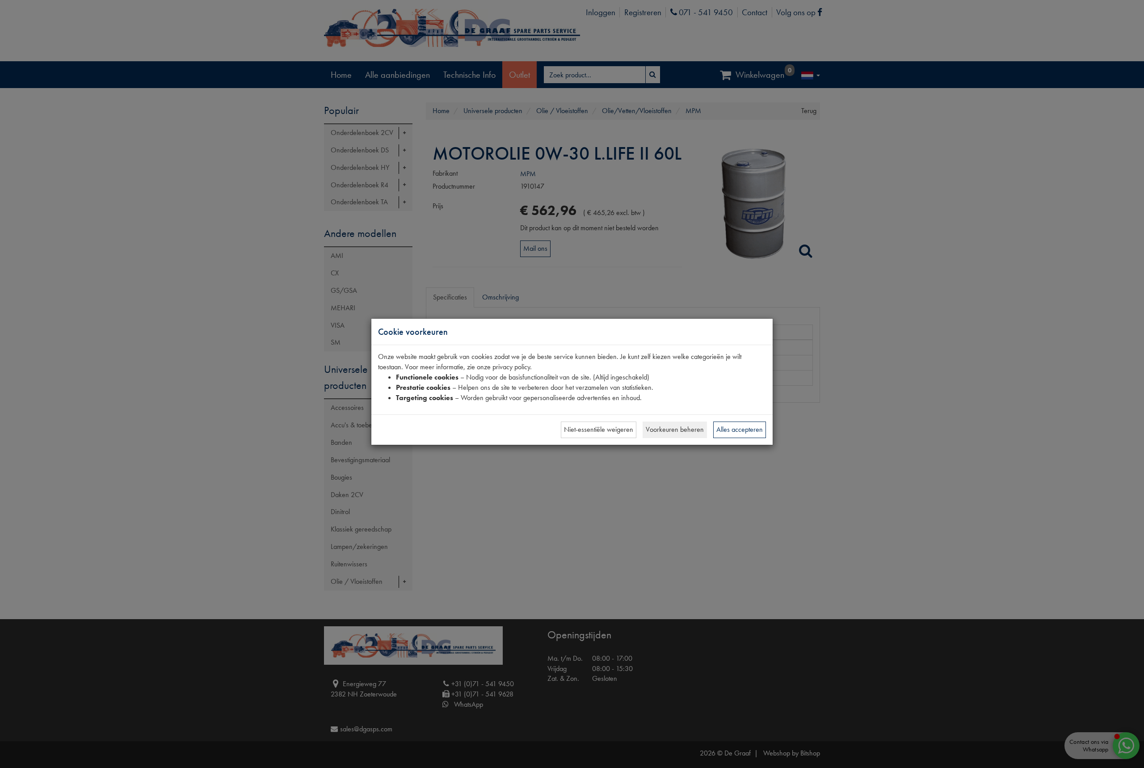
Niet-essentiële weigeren (598, 429)
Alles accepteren (739, 429)
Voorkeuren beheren (675, 429)
